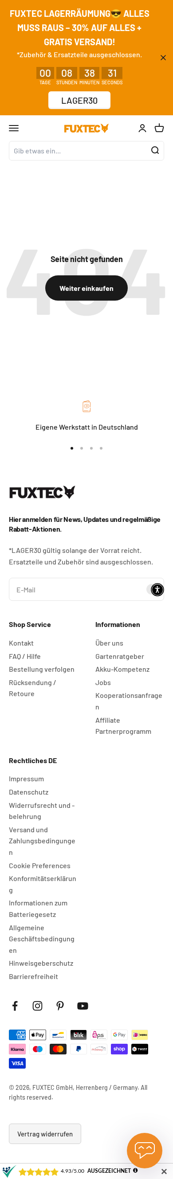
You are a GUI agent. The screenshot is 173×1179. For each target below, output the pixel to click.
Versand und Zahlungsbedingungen (42, 840)
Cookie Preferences (40, 865)
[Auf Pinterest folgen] (60, 1006)
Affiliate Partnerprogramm (123, 726)
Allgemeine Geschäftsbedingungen (42, 938)
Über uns (109, 642)
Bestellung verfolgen (42, 669)
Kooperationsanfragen (128, 701)
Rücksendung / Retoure (32, 688)
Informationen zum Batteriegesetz (38, 908)
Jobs (103, 682)
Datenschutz (28, 791)
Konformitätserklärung (42, 884)
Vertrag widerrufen (45, 1134)
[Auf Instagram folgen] (37, 1006)
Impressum (26, 778)
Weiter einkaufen (86, 288)
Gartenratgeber (119, 656)
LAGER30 (79, 100)
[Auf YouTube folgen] (83, 1006)
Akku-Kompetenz (122, 669)
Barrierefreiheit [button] (33, 976)
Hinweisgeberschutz (41, 963)
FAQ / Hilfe (25, 656)
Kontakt (21, 642)
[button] (157, 589)
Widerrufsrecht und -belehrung (42, 811)
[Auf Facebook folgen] (15, 1006)
